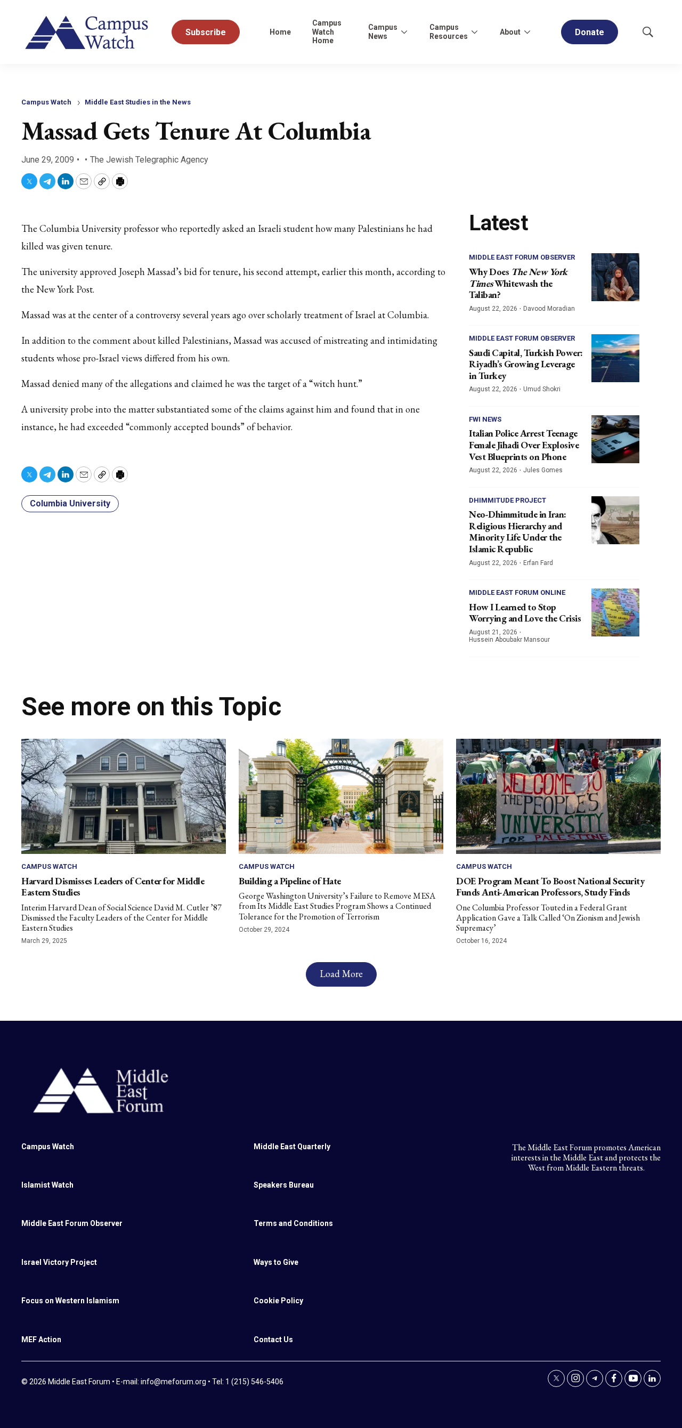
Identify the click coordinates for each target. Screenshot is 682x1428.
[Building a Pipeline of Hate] (341, 796)
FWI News (485, 419)
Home (280, 32)
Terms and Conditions (293, 1223)
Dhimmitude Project (507, 500)
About (510, 32)
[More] (404, 32)
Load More (341, 973)
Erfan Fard (538, 563)
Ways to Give (276, 1262)
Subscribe (205, 32)
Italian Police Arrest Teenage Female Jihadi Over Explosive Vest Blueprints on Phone (524, 444)
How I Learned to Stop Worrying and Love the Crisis (525, 613)
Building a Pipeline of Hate (290, 881)
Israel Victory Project (59, 1262)
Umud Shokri (542, 389)
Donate (589, 32)
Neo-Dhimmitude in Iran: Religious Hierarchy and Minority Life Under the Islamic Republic (517, 531)
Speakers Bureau (284, 1185)
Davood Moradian (549, 308)
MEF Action (41, 1339)
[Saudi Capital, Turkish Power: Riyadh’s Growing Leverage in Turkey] (615, 358)
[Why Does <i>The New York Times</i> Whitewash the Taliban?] (615, 277)
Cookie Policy (278, 1300)
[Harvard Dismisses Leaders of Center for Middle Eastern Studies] (123, 796)
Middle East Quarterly (292, 1146)
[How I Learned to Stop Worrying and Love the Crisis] (615, 612)
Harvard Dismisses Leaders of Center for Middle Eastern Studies (112, 887)
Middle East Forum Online (517, 592)
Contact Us (273, 1339)
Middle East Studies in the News (138, 102)
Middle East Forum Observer (522, 257)
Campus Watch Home (327, 32)
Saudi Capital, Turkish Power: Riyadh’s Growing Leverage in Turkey (526, 364)
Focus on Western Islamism (70, 1300)
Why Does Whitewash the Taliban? (518, 283)
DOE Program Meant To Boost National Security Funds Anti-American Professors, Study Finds (550, 887)
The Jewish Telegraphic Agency (149, 160)
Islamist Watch (47, 1185)
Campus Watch (46, 102)
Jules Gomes (543, 470)
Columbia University (70, 503)
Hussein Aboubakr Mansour (509, 639)
